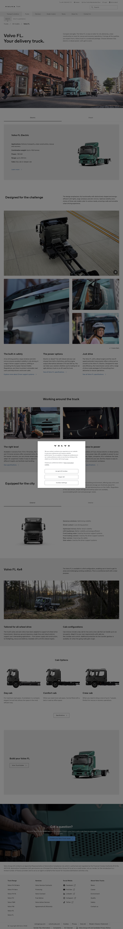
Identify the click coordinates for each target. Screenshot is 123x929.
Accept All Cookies (62, 471)
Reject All (61, 477)
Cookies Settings (61, 482)
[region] (61, 464)
